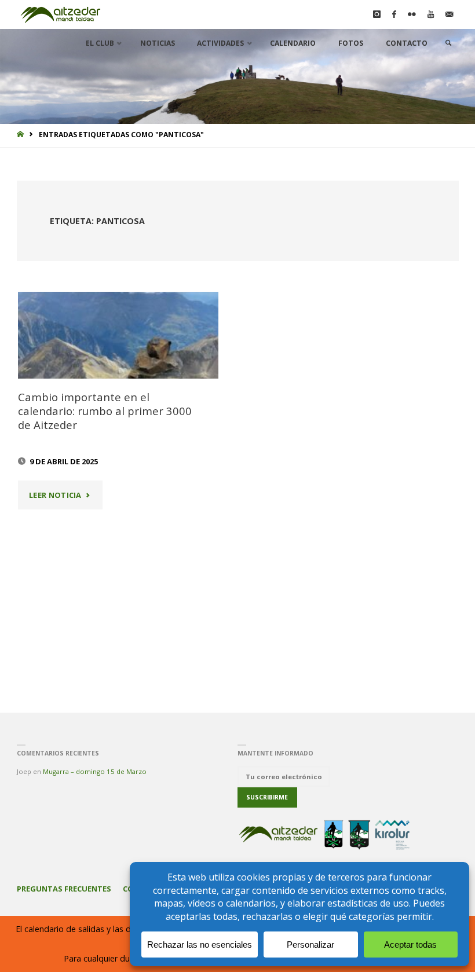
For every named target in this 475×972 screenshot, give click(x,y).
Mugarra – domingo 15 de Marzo (95, 771)
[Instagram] (376, 14)
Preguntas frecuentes (64, 888)
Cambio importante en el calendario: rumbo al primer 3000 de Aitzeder (105, 411)
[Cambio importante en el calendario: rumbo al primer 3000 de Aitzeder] (118, 335)
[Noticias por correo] (449, 14)
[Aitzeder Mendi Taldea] (61, 14)
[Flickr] (412, 14)
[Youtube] (431, 14)
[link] (448, 43)
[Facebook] (394, 14)
